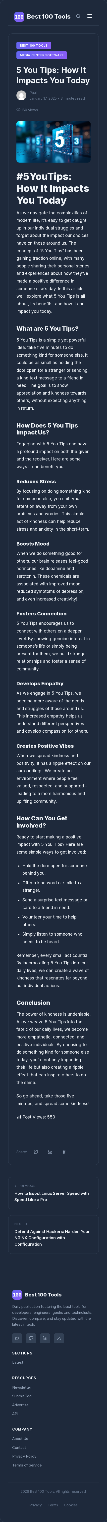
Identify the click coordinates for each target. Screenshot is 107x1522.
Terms (53, 1505)
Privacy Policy (24, 1456)
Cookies (71, 1505)
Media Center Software (42, 55)
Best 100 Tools (34, 45)
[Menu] (90, 17)
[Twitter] (17, 1338)
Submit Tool (22, 1396)
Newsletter (21, 1387)
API (15, 1413)
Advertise (20, 1405)
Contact (19, 1447)
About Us (20, 1438)
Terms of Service (27, 1465)
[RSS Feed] (59, 1338)
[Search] (78, 17)
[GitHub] (31, 1338)
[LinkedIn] (45, 1338)
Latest (17, 1362)
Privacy (36, 1505)
